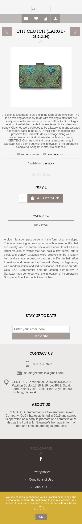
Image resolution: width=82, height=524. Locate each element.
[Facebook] (41, 459)
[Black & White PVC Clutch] (7, 31)
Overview (41, 216)
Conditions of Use (41, 479)
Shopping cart (46, 18)
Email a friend (55, 154)
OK (41, 516)
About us (41, 487)
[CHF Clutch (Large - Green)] (75, 31)
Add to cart (48, 198)
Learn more (41, 509)
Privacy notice (41, 472)
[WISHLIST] (36, 18)
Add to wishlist (30, 154)
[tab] (41, 217)
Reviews (41, 224)
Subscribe (41, 336)
